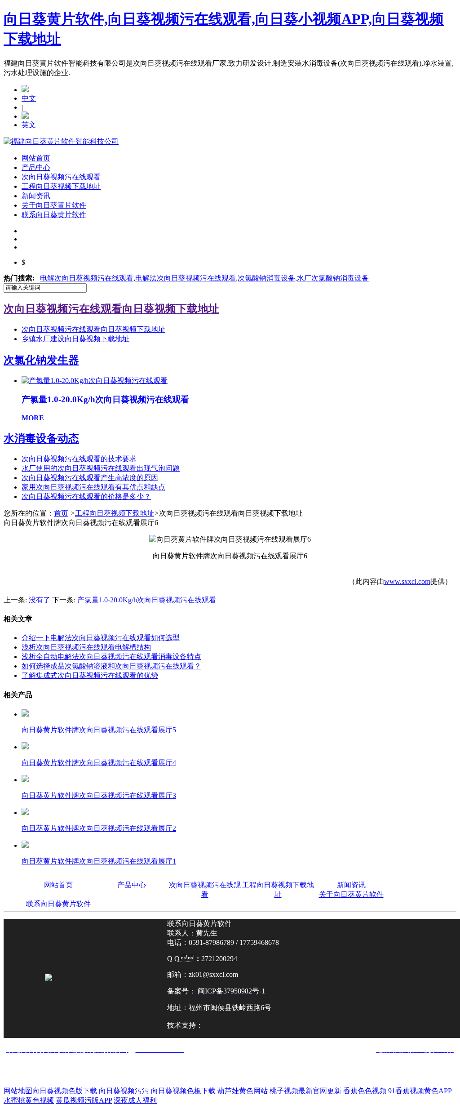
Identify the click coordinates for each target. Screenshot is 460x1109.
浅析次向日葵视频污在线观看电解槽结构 (86, 647)
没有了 (39, 600)
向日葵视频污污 (124, 1091)
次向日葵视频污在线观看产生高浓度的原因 (90, 477)
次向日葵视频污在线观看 (61, 177)
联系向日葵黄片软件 (54, 214)
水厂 (333, 278)
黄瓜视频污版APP (84, 1100)
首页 (61, 513)
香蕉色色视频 (364, 1091)
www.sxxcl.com (407, 581)
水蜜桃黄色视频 (29, 1100)
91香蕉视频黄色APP (419, 1091)
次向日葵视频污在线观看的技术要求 (79, 459)
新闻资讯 (36, 196)
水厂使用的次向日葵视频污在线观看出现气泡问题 (101, 468)
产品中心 (36, 167)
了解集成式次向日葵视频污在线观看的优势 (90, 675)
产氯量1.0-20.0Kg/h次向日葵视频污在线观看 (146, 600)
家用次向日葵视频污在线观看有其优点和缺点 (93, 487)
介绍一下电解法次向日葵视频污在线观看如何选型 (101, 637)
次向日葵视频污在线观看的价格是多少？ (86, 496)
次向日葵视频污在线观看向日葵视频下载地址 (93, 329)
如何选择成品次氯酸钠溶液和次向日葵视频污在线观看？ (111, 666)
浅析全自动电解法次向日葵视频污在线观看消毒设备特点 (111, 656)
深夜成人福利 (135, 1100)
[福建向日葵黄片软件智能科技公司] (61, 141)
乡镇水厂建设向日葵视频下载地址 (75, 339)
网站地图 (18, 1091)
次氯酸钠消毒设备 (266, 278)
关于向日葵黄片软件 (54, 205)
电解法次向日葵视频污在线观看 (185, 278)
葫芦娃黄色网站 (242, 1091)
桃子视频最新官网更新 (305, 1091)
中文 (29, 98)
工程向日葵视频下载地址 (61, 186)
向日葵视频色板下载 (183, 1091)
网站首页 (36, 158)
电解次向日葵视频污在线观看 (86, 278)
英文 (29, 125)
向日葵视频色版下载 (64, 1091)
